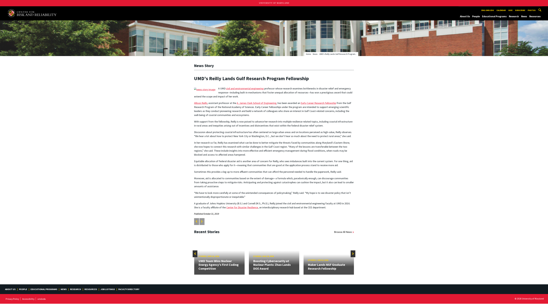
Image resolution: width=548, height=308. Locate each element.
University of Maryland (274, 3)
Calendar (501, 10)
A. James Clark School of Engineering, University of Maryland (33, 9)
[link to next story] (202, 221)
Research (514, 16)
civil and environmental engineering (245, 88)
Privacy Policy (12, 298)
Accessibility (28, 298)
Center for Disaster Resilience (242, 207)
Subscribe (520, 10)
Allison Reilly (200, 103)
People (476, 16)
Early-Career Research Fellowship (318, 103)
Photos (532, 10)
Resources (535, 16)
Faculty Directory (128, 289)
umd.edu (42, 298)
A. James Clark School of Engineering (256, 103)
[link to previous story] (196, 221)
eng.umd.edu (487, 10)
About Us (465, 16)
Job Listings (107, 289)
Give (510, 10)
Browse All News (343, 232)
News (524, 16)
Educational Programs (494, 16)
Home (308, 54)
